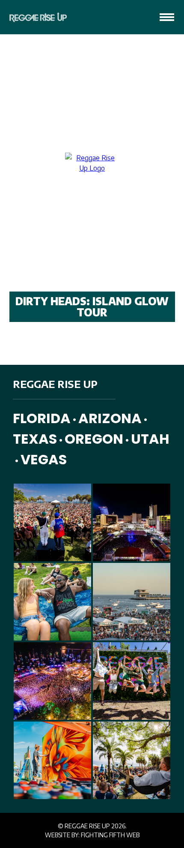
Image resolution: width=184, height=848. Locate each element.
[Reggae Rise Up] (35, 17)
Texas (35, 438)
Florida (42, 418)
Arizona (110, 418)
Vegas (44, 459)
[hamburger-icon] (166, 17)
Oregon (94, 438)
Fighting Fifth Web (110, 835)
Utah (150, 438)
